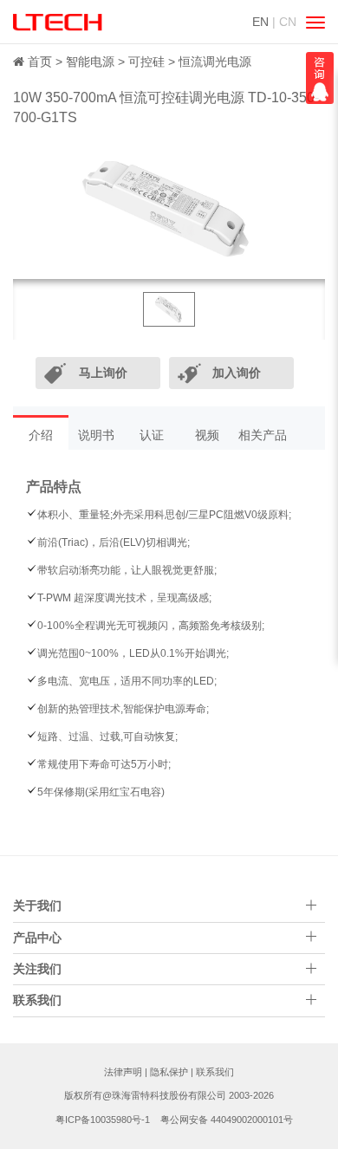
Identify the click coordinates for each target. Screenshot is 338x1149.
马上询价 (103, 373)
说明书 (96, 435)
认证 (152, 435)
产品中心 (37, 938)
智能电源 (90, 61)
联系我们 (215, 1072)
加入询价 (236, 373)
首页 (40, 61)
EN (260, 22)
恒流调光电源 (215, 61)
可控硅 (146, 61)
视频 (207, 435)
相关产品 (262, 435)
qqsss (320, 78)
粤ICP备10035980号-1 (102, 1119)
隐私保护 (169, 1072)
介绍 (41, 435)
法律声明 (123, 1072)
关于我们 (37, 905)
